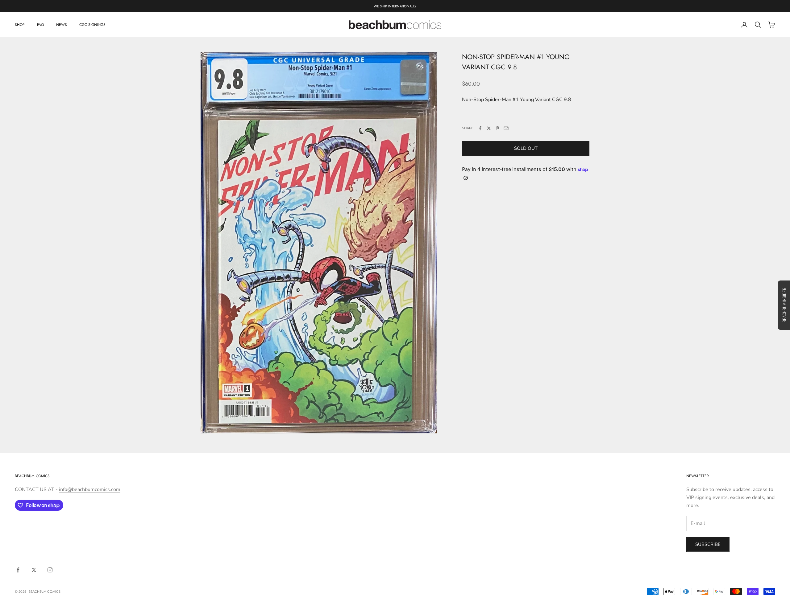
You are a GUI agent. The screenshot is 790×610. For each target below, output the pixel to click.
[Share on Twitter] (488, 128)
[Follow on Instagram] (50, 570)
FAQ (40, 24)
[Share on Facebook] (480, 128)
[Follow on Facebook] (18, 570)
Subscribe (708, 544)
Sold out (526, 148)
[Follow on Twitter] (34, 570)
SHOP (20, 24)
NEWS (61, 24)
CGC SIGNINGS (92, 24)
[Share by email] (506, 128)
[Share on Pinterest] (497, 128)
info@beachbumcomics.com (89, 489)
